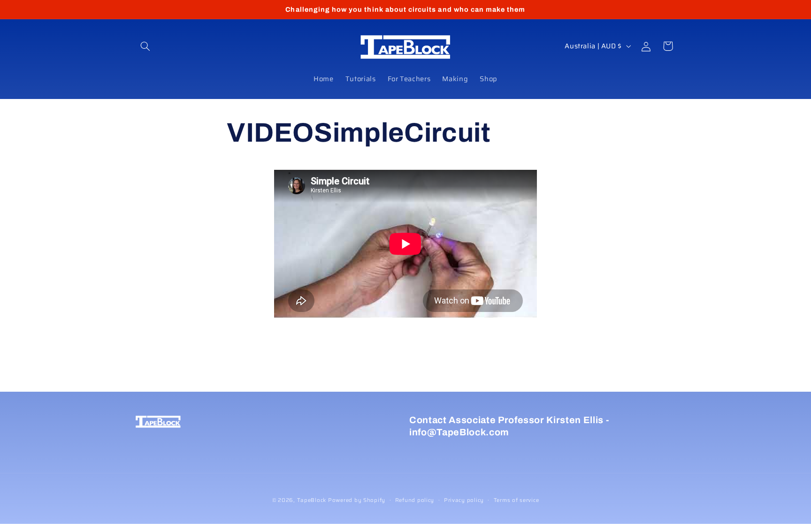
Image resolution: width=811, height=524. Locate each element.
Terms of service (516, 500)
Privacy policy (464, 500)
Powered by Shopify (356, 500)
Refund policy (415, 500)
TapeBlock (312, 500)
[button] (145, 46)
